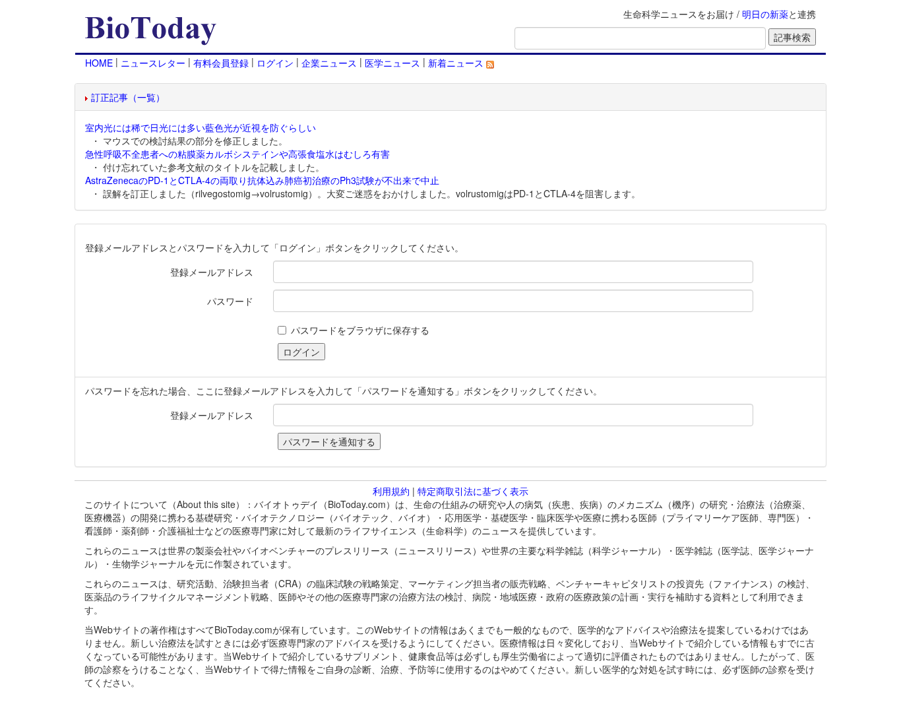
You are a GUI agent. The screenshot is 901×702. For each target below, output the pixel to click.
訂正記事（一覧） (128, 97)
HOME (99, 62)
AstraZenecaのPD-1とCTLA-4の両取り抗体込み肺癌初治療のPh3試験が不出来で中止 (262, 180)
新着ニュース (457, 62)
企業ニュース (329, 62)
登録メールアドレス (211, 271)
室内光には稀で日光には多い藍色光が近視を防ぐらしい (200, 127)
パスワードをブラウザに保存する (360, 329)
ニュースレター (153, 62)
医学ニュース (392, 62)
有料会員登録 (221, 62)
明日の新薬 (765, 13)
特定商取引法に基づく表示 (473, 490)
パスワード (230, 300)
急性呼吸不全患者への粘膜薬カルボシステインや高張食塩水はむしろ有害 (237, 153)
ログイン (275, 62)
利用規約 (391, 490)
